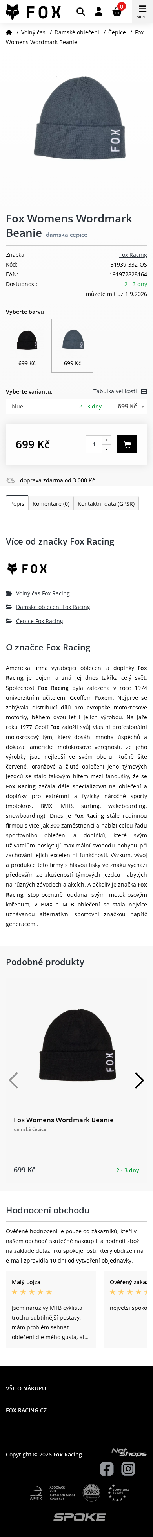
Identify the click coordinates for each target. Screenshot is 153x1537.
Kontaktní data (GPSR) (106, 503)
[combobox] (76, 406)
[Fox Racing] (76, 571)
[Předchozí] (13, 1080)
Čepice (117, 32)
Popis (17, 503)
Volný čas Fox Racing (43, 593)
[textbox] (76, 406)
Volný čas (33, 32)
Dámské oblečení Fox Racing (53, 607)
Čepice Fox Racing (39, 621)
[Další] (139, 1080)
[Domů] (9, 32)
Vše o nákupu (26, 1388)
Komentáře (51, 503)
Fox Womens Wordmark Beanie (64, 1119)
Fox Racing (133, 254)
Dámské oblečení (77, 32)
